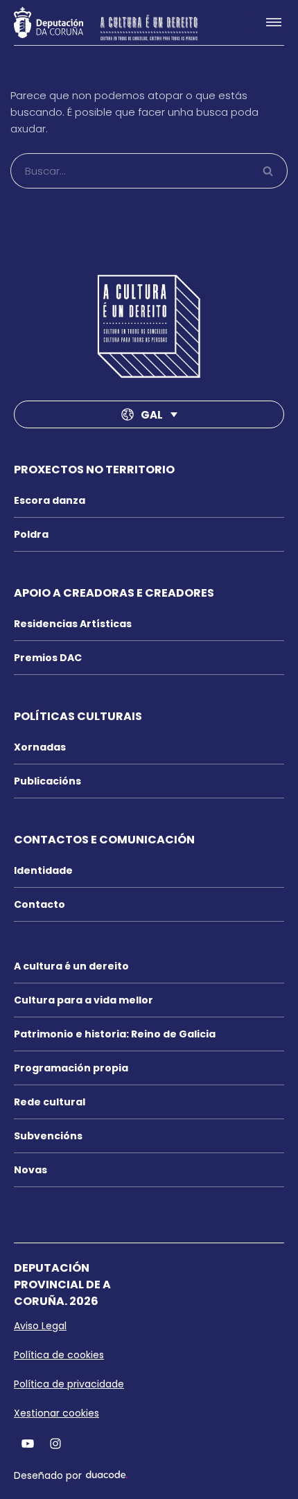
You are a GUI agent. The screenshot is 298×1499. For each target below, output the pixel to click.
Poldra (31, 534)
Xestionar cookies (56, 1413)
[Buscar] (268, 171)
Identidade (43, 870)
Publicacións (47, 781)
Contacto (39, 904)
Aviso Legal (40, 1326)
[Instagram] (55, 1443)
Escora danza (49, 500)
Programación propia (71, 1068)
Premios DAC (48, 658)
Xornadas (40, 747)
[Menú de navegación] (268, 22)
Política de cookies (59, 1355)
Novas (30, 1170)
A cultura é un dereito (71, 966)
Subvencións (48, 1136)
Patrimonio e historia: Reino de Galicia (115, 1034)
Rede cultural (49, 1102)
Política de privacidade (69, 1384)
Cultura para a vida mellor (83, 1000)
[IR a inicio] (149, 326)
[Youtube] (28, 1443)
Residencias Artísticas (73, 624)
